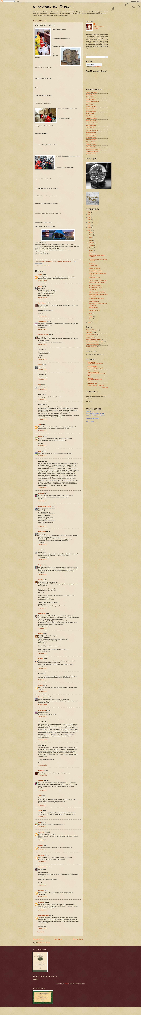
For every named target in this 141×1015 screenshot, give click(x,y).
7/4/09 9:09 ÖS (42, 861)
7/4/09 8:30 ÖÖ (42, 574)
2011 (89, 225)
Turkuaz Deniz (42, 321)
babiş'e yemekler (92, 366)
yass (39, 384)
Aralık (91, 232)
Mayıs (91, 250)
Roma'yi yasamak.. (91, 334)
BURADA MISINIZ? (94, 277)
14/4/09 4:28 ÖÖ (42, 928)
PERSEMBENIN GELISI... (96, 285)
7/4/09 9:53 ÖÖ (42, 691)
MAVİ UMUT (41, 832)
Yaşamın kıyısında (43, 334)
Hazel (40, 286)
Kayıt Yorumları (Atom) (43, 942)
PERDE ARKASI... (94, 308)
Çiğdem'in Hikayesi (91, 144)
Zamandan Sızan (43, 697)
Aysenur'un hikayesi (91, 92)
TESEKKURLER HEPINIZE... (97, 298)
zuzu (39, 795)
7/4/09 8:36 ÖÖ (42, 608)
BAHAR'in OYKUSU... (95, 310)
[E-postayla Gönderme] (75, 261)
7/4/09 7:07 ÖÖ (42, 446)
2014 (89, 217)
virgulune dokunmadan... (92, 344)
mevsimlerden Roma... (53, 6)
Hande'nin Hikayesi (91, 120)
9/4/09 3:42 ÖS (42, 910)
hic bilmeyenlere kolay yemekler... (95, 341)
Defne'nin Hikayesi (91, 97)
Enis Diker (41, 902)
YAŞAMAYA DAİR (94, 301)
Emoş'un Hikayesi (91, 106)
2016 (89, 214)
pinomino (41, 890)
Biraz (39, 451)
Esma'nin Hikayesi (91, 111)
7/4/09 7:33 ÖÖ (42, 487)
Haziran (91, 248)
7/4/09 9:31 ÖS (42, 885)
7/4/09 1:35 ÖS (42, 790)
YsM (39, 424)
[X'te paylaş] (38, 263)
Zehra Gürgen (42, 303)
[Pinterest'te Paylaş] (41, 263)
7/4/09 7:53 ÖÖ (42, 559)
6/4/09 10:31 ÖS (42, 316)
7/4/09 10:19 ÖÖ (42, 705)
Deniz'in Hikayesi (90, 99)
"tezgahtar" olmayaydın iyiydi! (95, 368)
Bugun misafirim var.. (91, 330)
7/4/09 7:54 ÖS (42, 850)
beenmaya (41, 770)
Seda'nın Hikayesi (91, 132)
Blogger (67, 983)
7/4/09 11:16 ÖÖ (42, 740)
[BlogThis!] (37, 263)
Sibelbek (40, 658)
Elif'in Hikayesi (90, 104)
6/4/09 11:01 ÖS (42, 329)
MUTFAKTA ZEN (92, 384)
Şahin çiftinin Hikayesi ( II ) (93, 151)
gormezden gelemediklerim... (93, 339)
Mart (90, 313)
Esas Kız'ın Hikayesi (91, 108)
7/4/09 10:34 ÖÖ (42, 716)
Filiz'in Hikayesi (90, 113)
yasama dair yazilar (45, 266)
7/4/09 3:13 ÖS (42, 816)
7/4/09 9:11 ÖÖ (42, 668)
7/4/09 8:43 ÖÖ (42, 653)
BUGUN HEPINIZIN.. (95, 268)
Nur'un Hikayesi (90, 127)
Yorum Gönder (41, 932)
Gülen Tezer (41, 613)
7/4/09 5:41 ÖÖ (42, 379)
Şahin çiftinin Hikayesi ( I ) (93, 149)
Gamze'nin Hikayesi (91, 118)
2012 (89, 222)
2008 (89, 322)
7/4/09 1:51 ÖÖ (42, 359)
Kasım (91, 235)
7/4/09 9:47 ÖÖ (42, 680)
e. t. (39, 550)
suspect (40, 845)
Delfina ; (40, 436)
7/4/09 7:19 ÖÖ (42, 456)
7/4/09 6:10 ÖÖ (42, 399)
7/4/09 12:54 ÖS (42, 775)
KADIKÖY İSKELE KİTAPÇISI (95, 363)
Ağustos (91, 242)
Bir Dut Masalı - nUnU (44, 506)
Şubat (91, 316)
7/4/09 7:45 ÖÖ (42, 526)
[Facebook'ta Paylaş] (40, 263)
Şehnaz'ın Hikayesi (91, 153)
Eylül (90, 240)
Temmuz (91, 245)
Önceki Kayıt (78, 939)
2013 (89, 219)
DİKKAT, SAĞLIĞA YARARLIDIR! (96, 385)
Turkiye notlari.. (90, 337)
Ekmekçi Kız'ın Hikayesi (92, 101)
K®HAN (40, 580)
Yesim (40, 364)
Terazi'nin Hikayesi (91, 137)
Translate (98, 66)
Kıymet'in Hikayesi (91, 125)
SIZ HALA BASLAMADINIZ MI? (97, 292)
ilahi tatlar (90, 378)
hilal (39, 822)
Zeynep (40, 685)
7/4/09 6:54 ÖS (42, 840)
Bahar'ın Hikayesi (90, 94)
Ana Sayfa (58, 939)
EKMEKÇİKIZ (42, 710)
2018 (89, 212)
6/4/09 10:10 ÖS (42, 281)
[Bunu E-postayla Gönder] (35, 263)
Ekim (90, 237)
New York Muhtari (43, 915)
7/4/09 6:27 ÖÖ (42, 419)
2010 (89, 227)
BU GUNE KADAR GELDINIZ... (97, 282)
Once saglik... (89, 332)
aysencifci (41, 493)
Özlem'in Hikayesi (91, 146)
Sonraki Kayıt (38, 939)
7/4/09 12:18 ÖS (42, 765)
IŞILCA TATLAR (42, 867)
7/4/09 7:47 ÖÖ (42, 544)
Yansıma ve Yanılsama (94, 371)
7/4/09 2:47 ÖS (42, 805)
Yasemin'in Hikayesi (91, 139)
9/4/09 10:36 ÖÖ (42, 896)
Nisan (91, 253)
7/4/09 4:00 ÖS (42, 826)
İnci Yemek (41, 855)
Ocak (91, 319)
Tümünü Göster (105, 387)
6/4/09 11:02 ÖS (42, 344)
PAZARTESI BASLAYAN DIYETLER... (95, 288)
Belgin (40, 565)
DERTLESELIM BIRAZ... (95, 271)
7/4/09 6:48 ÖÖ (42, 431)
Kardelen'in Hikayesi (91, 123)
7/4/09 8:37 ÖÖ (42, 628)
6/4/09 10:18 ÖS (42, 297)
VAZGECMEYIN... (94, 266)
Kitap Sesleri (42, 531)
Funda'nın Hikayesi (91, 116)
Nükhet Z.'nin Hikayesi (92, 130)
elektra (40, 274)
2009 (89, 230)
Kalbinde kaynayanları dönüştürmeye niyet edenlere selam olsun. (97, 374)
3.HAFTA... (92, 263)
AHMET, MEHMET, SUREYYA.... (98, 280)
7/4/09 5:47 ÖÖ (42, 389)
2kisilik (40, 810)
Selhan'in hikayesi (91, 135)
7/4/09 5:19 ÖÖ (42, 369)
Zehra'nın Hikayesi (91, 142)
